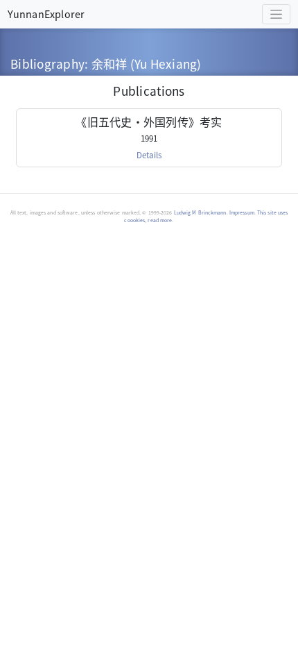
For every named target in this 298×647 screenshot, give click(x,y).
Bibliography (47, 63)
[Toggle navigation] (276, 14)
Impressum (241, 212)
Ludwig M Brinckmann (200, 212)
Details (149, 154)
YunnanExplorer (46, 13)
